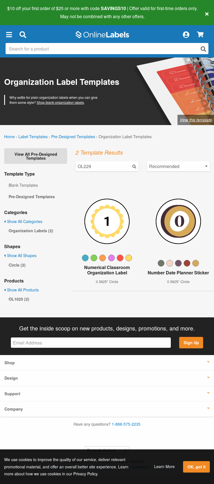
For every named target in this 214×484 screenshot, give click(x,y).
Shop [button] (9, 362)
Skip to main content (20, 12)
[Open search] (203, 49)
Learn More (164, 466)
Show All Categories (24, 221)
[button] (9, 34)
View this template (196, 120)
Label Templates (33, 136)
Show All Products (22, 290)
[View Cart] (200, 34)
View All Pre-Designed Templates (35, 156)
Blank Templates (23, 185)
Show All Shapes (21, 255)
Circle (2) (17, 265)
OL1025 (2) (19, 299)
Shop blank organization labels (60, 102)
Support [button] (12, 393)
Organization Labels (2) (31, 230)
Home (9, 136)
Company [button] (13, 409)
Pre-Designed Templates (73, 136)
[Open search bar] (23, 34)
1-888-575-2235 (126, 424)
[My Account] (186, 34)
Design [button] (11, 378)
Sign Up (191, 342)
